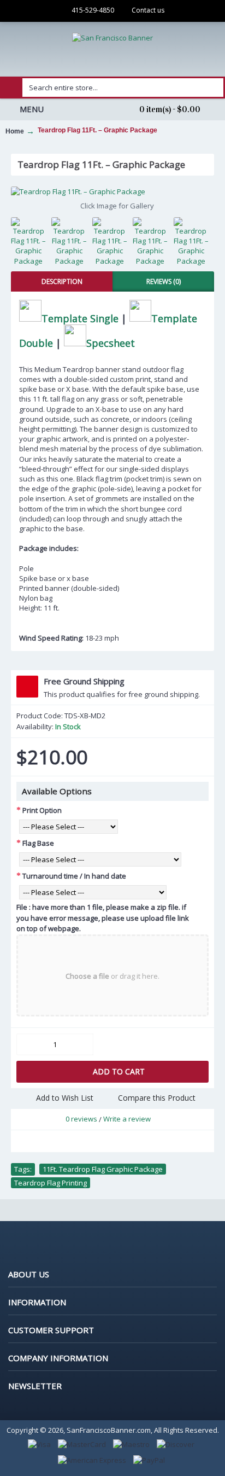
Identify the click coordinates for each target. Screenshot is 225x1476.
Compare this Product (157, 1098)
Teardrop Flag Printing (50, 1183)
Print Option (42, 810)
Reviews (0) (163, 281)
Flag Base (38, 843)
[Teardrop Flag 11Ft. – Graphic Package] (112, 191)
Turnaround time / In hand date (74, 876)
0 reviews (81, 1119)
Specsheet (110, 342)
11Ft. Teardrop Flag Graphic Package (103, 1169)
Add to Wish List (64, 1098)
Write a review (127, 1119)
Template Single (80, 317)
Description (62, 281)
